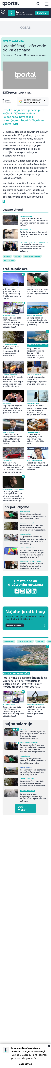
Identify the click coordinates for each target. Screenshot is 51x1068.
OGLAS (25, 27)
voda (17, 256)
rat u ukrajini (25, 641)
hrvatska (9, 641)
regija (40, 641)
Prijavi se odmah (14, 625)
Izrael (7, 256)
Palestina (9, 261)
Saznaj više (25, 1063)
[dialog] (25, 1056)
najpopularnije (18, 724)
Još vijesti (22, 808)
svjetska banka (32, 256)
